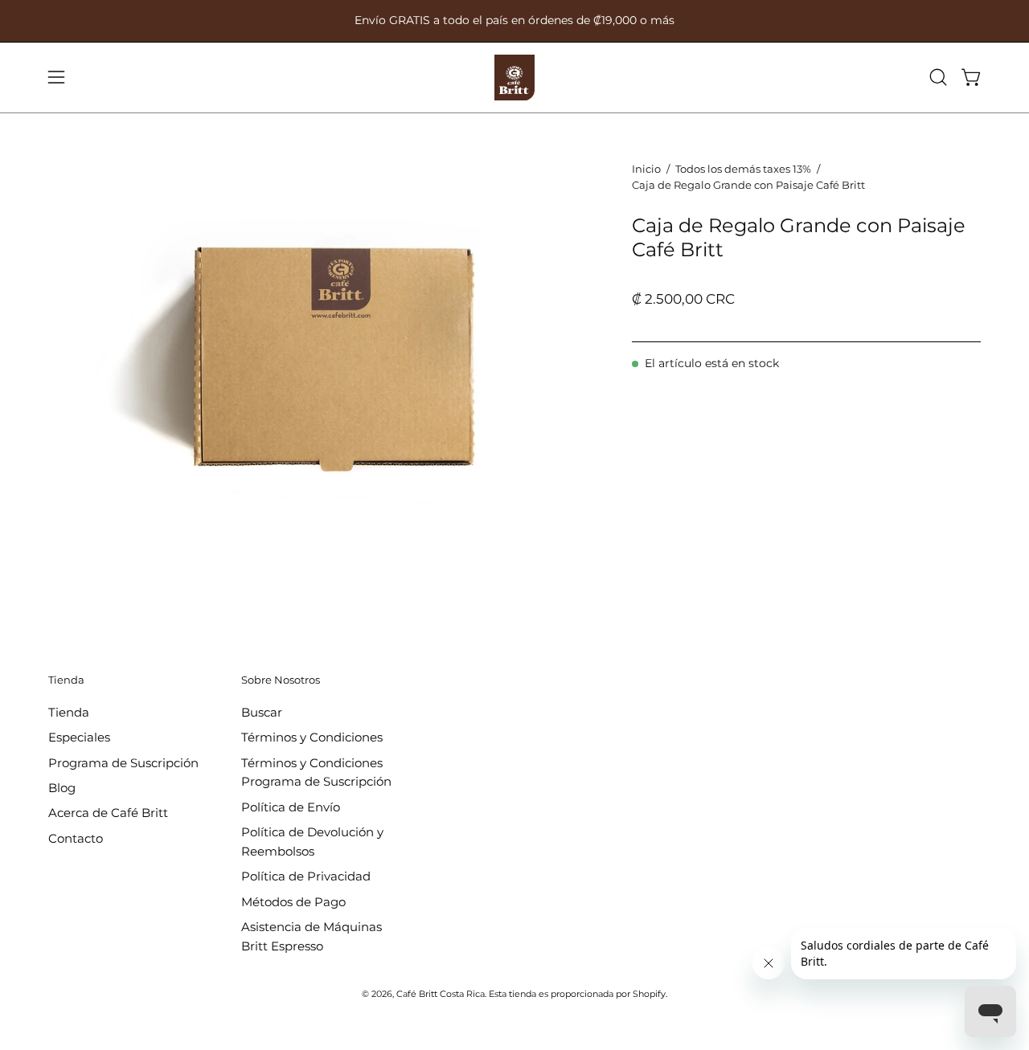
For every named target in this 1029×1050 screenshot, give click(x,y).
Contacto (75, 837)
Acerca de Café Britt (108, 812)
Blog (62, 787)
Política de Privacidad (306, 876)
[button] (938, 77)
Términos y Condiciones (312, 737)
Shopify (649, 993)
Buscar (261, 712)
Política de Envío (290, 806)
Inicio (646, 168)
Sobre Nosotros (280, 679)
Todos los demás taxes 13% (743, 168)
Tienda (66, 679)
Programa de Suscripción (123, 762)
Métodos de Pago (293, 901)
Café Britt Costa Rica (440, 993)
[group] (514, 21)
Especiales (79, 737)
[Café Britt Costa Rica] (514, 77)
